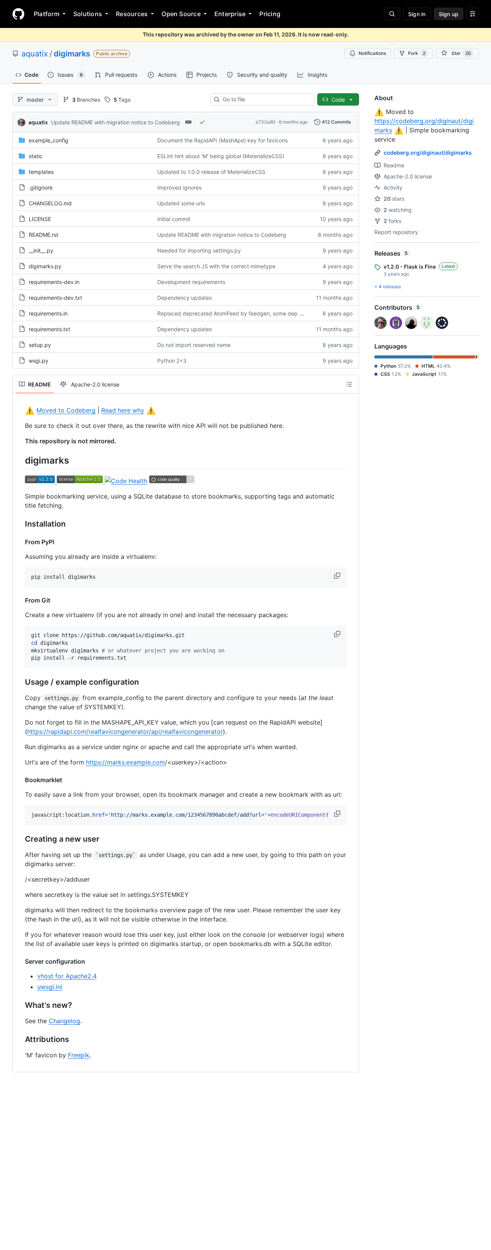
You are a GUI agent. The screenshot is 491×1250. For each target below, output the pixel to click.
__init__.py (41, 250)
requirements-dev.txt (55, 297)
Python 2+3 (171, 360)
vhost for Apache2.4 (67, 976)
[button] (338, 575)
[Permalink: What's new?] (19, 1005)
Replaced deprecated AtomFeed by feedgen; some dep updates (238, 313)
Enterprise (230, 14)
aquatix (34, 53)
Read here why (122, 410)
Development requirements (191, 282)
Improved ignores (179, 187)
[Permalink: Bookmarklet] (19, 779)
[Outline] (349, 384)
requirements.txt (49, 329)
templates (41, 171)
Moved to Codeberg (66, 410)
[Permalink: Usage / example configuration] (19, 682)
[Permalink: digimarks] (19, 460)
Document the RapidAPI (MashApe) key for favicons (222, 140)
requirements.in (48, 313)
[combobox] (265, 99)
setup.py (40, 345)
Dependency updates (184, 297)
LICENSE (40, 219)
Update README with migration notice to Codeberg (115, 122)
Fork (416, 53)
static (36, 156)
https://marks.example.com (125, 762)
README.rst (43, 234)
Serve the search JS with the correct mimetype (216, 266)
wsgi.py (38, 360)
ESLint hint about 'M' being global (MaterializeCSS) (220, 156)
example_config (48, 140)
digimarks (72, 53)
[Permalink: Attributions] (19, 1039)
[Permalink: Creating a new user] (19, 839)
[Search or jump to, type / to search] (392, 14)
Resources (132, 14)
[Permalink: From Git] (19, 600)
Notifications (372, 53)
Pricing (269, 14)
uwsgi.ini (49, 987)
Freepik (78, 1055)
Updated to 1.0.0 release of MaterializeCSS (211, 171)
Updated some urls (181, 203)
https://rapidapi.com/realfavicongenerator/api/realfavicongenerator (125, 731)
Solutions (87, 14)
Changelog (64, 1021)
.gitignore (41, 187)
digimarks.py (45, 266)
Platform (46, 14)
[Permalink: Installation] (19, 524)
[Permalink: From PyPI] (19, 542)
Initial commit (173, 219)
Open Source (181, 14)
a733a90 (265, 122)
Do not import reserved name (194, 345)
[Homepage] (18, 14)
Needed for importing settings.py (199, 250)
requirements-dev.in (54, 282)
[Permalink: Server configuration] (19, 961)
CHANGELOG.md (50, 203)
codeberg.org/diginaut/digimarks (428, 152)
